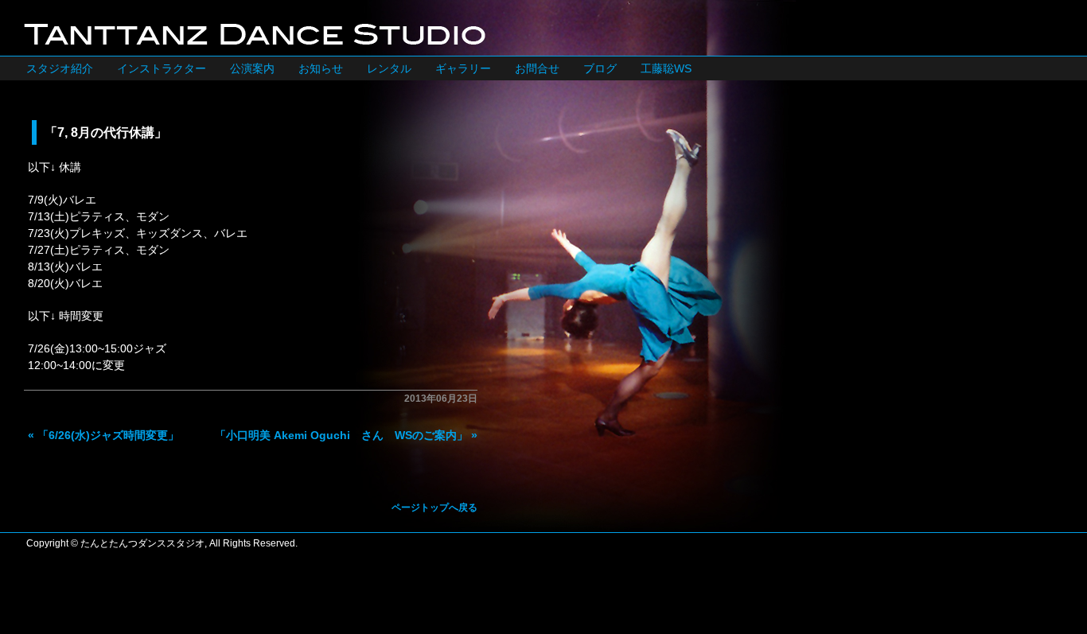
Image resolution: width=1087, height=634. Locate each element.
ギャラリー (463, 68)
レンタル (389, 68)
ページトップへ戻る (434, 507)
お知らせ (320, 68)
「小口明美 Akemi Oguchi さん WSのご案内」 (341, 435)
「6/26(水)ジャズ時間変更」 (108, 435)
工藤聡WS (666, 68)
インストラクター (161, 68)
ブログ (600, 68)
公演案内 (252, 68)
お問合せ (537, 68)
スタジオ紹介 (59, 68)
